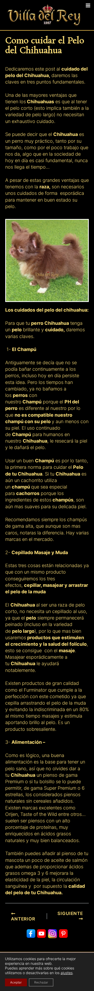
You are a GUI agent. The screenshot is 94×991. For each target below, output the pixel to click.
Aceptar (16, 982)
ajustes (67, 973)
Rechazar (41, 982)
